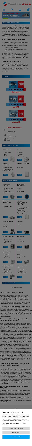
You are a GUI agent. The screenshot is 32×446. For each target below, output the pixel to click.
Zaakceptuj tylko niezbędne (16, 428)
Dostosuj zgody (16, 432)
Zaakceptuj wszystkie (16, 436)
